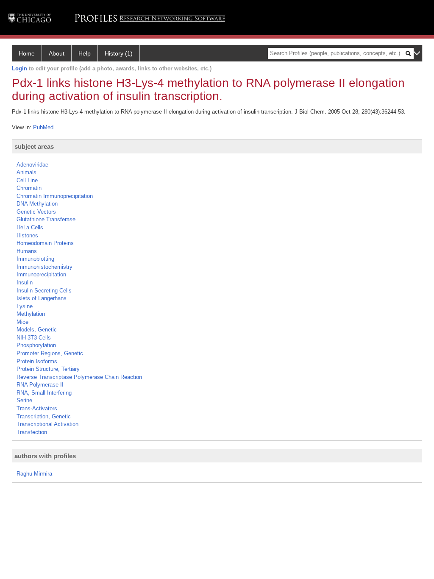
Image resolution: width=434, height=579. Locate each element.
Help (84, 53)
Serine (24, 400)
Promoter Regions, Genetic (50, 353)
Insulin (25, 282)
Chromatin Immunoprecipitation (55, 196)
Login (19, 68)
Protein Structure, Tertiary (48, 369)
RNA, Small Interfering (44, 393)
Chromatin (29, 188)
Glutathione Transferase (46, 219)
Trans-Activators (37, 408)
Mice (22, 322)
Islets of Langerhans (42, 298)
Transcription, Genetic (44, 416)
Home (27, 53)
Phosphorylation (36, 345)
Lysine (25, 306)
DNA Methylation (37, 203)
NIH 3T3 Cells (34, 337)
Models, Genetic (37, 329)
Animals (26, 172)
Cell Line (27, 180)
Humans (27, 251)
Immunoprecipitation (41, 274)
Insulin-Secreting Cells (44, 290)
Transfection (32, 432)
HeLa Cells (30, 227)
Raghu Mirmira (34, 473)
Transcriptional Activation (47, 424)
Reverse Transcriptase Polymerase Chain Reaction (79, 377)
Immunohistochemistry (44, 267)
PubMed (43, 127)
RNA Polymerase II (40, 384)
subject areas (34, 146)
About (56, 53)
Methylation (31, 314)
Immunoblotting (35, 259)
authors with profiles (45, 455)
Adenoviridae (32, 164)
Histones (27, 235)
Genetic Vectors (36, 212)
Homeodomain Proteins (45, 243)
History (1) (119, 53)
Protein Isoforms (37, 361)
